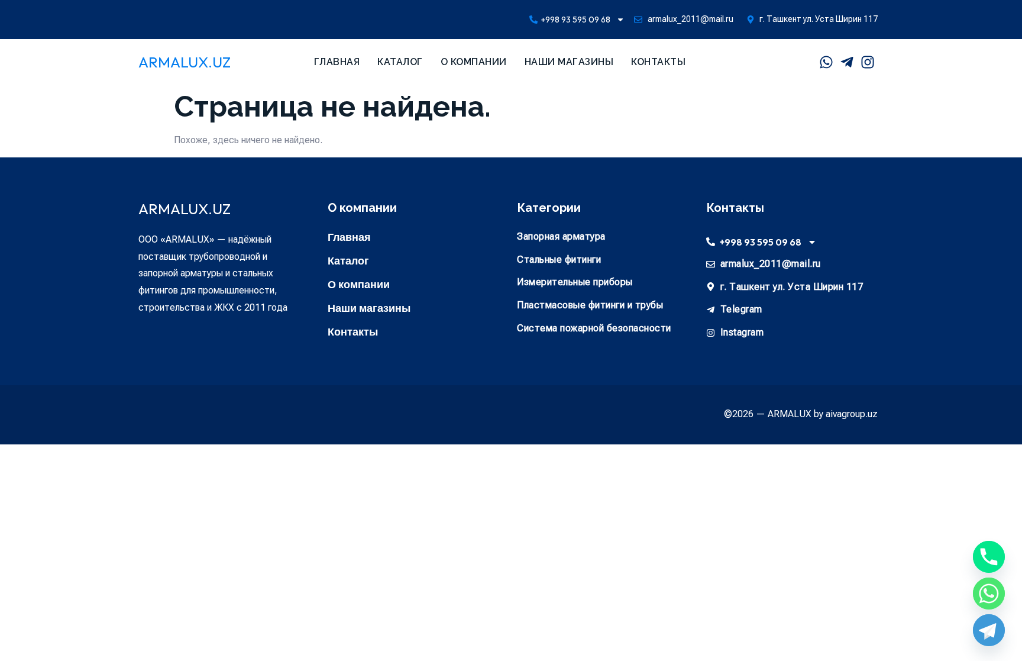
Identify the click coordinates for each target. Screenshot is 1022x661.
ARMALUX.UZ (184, 62)
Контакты (658, 61)
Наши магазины (569, 61)
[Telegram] (989, 630)
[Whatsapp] (989, 594)
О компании (474, 61)
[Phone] (989, 557)
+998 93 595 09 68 (575, 19)
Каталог (400, 61)
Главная (337, 61)
